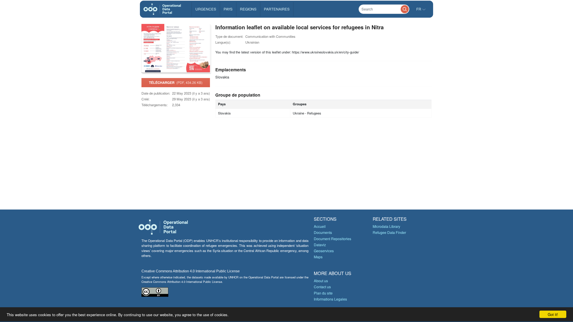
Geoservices (324, 250)
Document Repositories (332, 238)
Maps (318, 256)
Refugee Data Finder (389, 232)
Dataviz (320, 244)
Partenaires (277, 9)
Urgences (205, 9)
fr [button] (419, 9)
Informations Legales (330, 299)
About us (321, 280)
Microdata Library (386, 226)
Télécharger (175, 82)
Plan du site (323, 293)
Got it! (553, 314)
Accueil (320, 226)
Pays (228, 9)
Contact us (322, 286)
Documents (323, 232)
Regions (248, 9)
